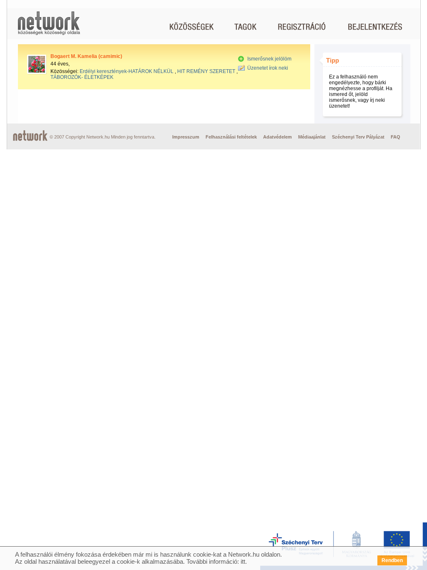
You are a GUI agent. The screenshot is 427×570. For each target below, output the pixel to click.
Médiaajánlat (312, 136)
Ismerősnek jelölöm (269, 59)
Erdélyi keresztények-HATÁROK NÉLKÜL (126, 71)
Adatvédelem (277, 136)
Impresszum (185, 136)
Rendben (392, 560)
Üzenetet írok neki (267, 68)
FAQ (395, 136)
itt (243, 561)
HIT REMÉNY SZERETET (206, 71)
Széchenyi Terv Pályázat (358, 136)
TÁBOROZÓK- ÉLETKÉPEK (81, 77)
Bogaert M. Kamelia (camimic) (86, 56)
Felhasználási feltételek (231, 136)
